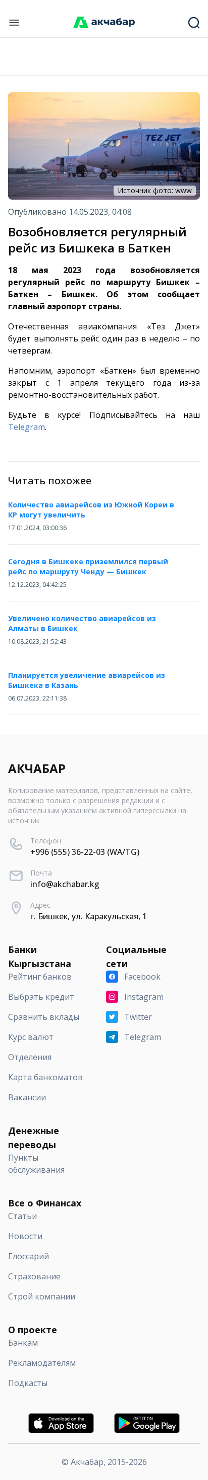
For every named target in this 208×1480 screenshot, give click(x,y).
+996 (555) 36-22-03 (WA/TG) (84, 851)
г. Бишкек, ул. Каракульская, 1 (88, 916)
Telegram (26, 426)
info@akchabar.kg (64, 884)
